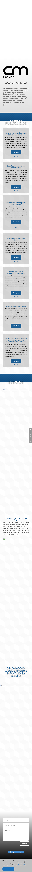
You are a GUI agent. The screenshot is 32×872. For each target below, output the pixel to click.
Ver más (16, 152)
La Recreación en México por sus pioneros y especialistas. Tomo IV (16, 340)
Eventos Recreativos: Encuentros (16, 167)
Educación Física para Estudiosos (16, 203)
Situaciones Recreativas (16, 306)
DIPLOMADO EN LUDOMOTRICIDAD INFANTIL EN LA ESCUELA (16, 672)
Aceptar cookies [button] (8, 869)
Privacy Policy (22, 865)
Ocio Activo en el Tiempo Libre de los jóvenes (16, 134)
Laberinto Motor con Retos (16, 239)
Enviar (24, 843)
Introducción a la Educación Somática (16, 272)
